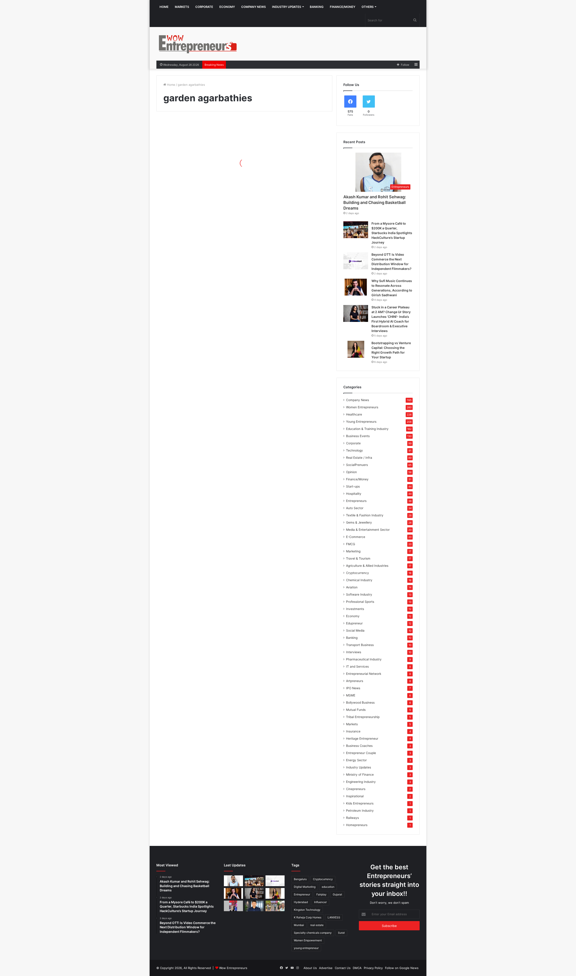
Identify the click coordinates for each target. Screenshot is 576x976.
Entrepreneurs (356, 501)
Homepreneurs (356, 825)
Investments (355, 609)
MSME (350, 695)
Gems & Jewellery (359, 522)
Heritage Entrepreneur (362, 738)
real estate (317, 925)
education (328, 886)
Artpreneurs (354, 681)
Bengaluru (300, 879)
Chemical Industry (359, 580)
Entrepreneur (302, 894)
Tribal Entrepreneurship (363, 717)
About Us (310, 968)
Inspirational (355, 796)
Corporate (204, 7)
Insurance (353, 731)
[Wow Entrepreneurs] (198, 44)
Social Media (355, 630)
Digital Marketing (304, 886)
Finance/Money (342, 7)
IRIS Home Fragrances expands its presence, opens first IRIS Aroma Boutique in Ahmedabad (194, 167)
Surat (341, 932)
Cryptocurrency (357, 573)
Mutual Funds (356, 710)
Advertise (326, 968)
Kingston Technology (307, 909)
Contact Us (343, 968)
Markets (182, 7)
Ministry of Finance (360, 774)
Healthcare (354, 414)
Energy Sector (356, 760)
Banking (317, 7)
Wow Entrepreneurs (233, 968)
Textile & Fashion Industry (364, 515)
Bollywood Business (360, 702)
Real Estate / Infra (359, 457)
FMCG (350, 544)
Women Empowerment (308, 940)
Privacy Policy (373, 968)
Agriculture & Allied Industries (367, 565)
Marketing (353, 551)
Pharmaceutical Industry (364, 659)
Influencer (320, 902)
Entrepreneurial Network (363, 674)
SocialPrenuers (357, 465)
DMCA (357, 968)
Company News (253, 7)
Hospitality (353, 493)
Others (368, 7)
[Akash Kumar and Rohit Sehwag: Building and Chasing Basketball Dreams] (233, 880)
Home (164, 7)
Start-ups (353, 486)
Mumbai (299, 925)
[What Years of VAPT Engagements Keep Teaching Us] (254, 906)
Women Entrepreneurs (362, 407)
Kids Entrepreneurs (360, 803)
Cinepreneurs (355, 789)
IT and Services (357, 666)
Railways (352, 818)
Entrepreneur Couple (361, 753)
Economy (227, 7)
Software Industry (359, 594)
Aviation (352, 587)
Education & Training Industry (367, 429)
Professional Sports (360, 601)
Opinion (351, 472)
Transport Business (360, 645)
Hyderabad (301, 902)
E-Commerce (355, 537)
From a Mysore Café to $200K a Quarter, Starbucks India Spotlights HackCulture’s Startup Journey (391, 232)
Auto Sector (354, 508)
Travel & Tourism (358, 558)
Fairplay (321, 894)
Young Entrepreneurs (361, 421)
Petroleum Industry (360, 810)
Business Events (358, 436)
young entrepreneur (306, 948)
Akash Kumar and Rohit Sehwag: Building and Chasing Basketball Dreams (374, 202)
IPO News (353, 688)
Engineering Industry (361, 782)
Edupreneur (354, 623)
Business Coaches (359, 746)
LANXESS (334, 917)
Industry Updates (286, 7)
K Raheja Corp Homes (307, 917)
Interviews (353, 652)
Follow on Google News (401, 968)
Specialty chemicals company (313, 932)
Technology (354, 450)
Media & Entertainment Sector (368, 529)
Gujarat (337, 894)
